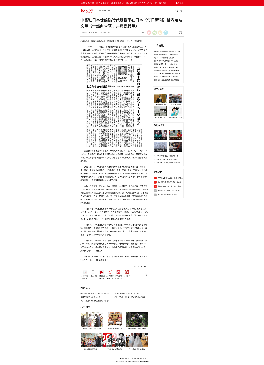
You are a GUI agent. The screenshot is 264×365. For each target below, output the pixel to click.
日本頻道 (107, 10)
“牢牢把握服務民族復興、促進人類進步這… (172, 178)
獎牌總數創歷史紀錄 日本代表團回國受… (167, 70)
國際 (135, 3)
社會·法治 (106, 3)
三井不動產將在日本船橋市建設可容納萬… (168, 73)
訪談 (131, 3)
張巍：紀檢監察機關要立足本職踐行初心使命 (94, 301)
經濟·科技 (99, 3)
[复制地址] (165, 32)
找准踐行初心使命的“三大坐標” (90, 297)
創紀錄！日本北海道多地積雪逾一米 (165, 58)
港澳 (143, 3)
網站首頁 (84, 3)
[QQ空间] (160, 32)
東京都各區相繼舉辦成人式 (91, 349)
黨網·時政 (91, 3)
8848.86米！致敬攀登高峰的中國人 (168, 159)
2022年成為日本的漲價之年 (114, 328)
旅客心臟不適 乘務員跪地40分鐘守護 (168, 163)
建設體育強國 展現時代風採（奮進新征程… (171, 182)
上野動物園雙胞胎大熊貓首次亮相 (137, 328)
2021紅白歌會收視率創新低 (114, 349)
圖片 (156, 3)
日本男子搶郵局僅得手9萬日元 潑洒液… (167, 54)
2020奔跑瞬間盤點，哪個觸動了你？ (168, 156)
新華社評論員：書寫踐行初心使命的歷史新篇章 (129, 297)
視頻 (151, 3)
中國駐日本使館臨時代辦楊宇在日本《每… (168, 51)
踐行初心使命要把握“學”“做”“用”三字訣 (127, 293)
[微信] (154, 32)
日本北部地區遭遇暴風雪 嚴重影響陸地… (167, 80)
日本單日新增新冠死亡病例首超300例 (166, 67)
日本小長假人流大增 (175, 104)
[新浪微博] (149, 32)
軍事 (139, 3)
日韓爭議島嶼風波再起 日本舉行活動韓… (167, 61)
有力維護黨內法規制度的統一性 (168, 194)
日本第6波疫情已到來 (160, 104)
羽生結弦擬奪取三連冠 (175, 117)
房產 (164, 3)
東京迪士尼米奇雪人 (160, 117)
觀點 (127, 3)
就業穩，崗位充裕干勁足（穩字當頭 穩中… (171, 186)
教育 (160, 3)
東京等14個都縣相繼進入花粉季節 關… (166, 77)
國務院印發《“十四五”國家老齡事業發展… (171, 190)
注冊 (181, 3)
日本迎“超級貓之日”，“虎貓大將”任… (166, 64)
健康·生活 (121, 3)
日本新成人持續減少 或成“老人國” (91, 328)
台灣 (147, 3)
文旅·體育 (114, 3)
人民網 (101, 10)
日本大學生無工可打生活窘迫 (137, 349)
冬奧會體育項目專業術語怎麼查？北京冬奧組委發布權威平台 (99, 293)
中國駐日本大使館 (105, 32)
